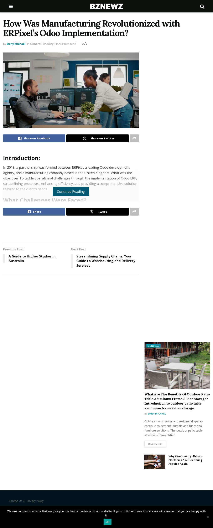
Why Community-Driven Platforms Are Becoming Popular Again (185, 460)
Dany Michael (16, 44)
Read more (155, 443)
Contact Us (15, 501)
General (35, 44)
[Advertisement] (71, 229)
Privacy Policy (35, 501)
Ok (107, 521)
